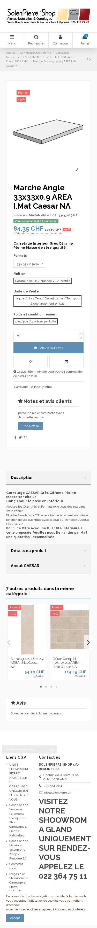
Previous (9, 642)
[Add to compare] (66, 361)
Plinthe (47, 387)
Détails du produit (28, 550)
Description (22, 477)
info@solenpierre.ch (57, 792)
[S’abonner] (52, 749)
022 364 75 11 (52, 786)
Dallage (35, 387)
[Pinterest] (25, 437)
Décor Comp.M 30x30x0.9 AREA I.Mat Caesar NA (66, 663)
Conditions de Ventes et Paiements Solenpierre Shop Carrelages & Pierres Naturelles (18, 820)
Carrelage (21, 387)
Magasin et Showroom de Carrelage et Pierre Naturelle (18, 882)
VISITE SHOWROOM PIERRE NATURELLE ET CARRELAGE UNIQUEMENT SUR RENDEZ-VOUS (19, 782)
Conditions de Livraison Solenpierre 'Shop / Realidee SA (18, 849)
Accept (15, 918)
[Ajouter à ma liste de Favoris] (30, 361)
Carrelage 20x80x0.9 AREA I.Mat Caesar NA (27, 663)
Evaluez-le (31, 426)
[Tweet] (20, 437)
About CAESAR (25, 565)
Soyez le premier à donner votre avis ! (37, 713)
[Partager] (15, 437)
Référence (20, 215)
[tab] (48, 478)
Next (88, 642)
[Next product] (90, 59)
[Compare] (27, 653)
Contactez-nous (17, 866)
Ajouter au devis (51, 348)
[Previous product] (87, 59)
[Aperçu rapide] (34, 653)
